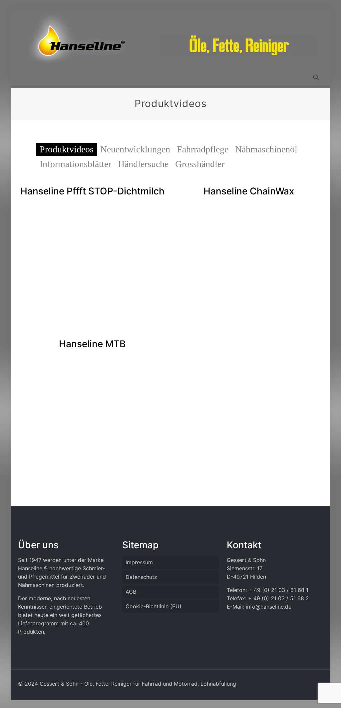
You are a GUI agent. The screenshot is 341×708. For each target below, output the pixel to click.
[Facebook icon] (299, 684)
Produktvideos (67, 149)
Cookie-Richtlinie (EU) (153, 606)
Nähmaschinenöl (266, 149)
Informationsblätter (75, 164)
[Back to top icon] (309, 694)
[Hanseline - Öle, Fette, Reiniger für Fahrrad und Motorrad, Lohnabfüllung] (78, 38)
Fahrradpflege (202, 149)
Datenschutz (141, 577)
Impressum (139, 562)
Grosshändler (199, 164)
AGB (131, 591)
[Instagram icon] (313, 684)
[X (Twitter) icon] (306, 684)
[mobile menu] (23, 78)
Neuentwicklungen (135, 149)
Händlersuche (143, 164)
